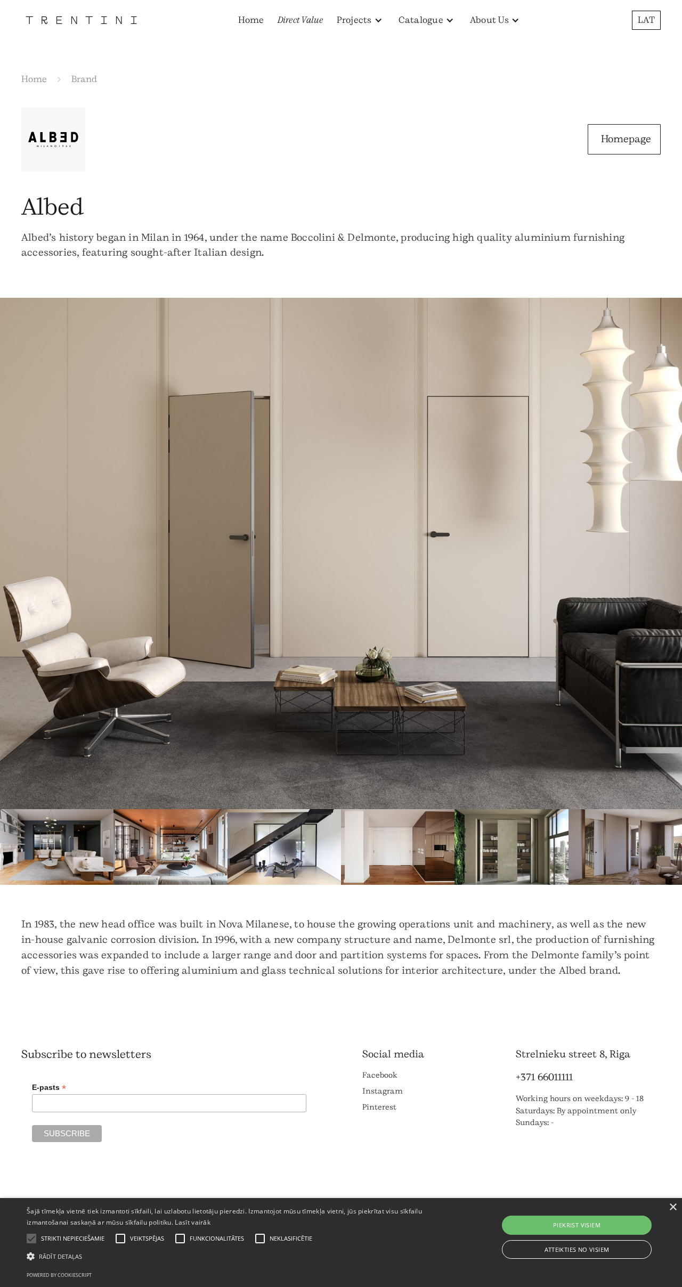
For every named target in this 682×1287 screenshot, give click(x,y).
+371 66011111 (544, 1077)
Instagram (382, 1091)
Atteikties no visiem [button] (577, 1249)
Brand (84, 79)
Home (251, 20)
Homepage (626, 139)
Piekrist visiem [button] (576, 1225)
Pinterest (379, 1107)
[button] (359, 20)
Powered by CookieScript (59, 1275)
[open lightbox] (341, 553)
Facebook (379, 1075)
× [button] (673, 1207)
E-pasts (49, 1087)
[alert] (341, 1242)
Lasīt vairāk (192, 1222)
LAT (646, 20)
